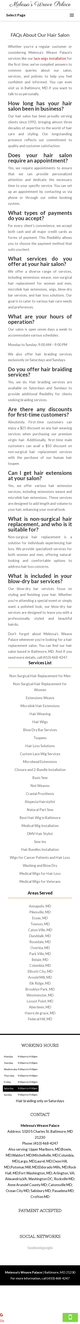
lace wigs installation (50, 58)
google (47, 1247)
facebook (34, 1247)
